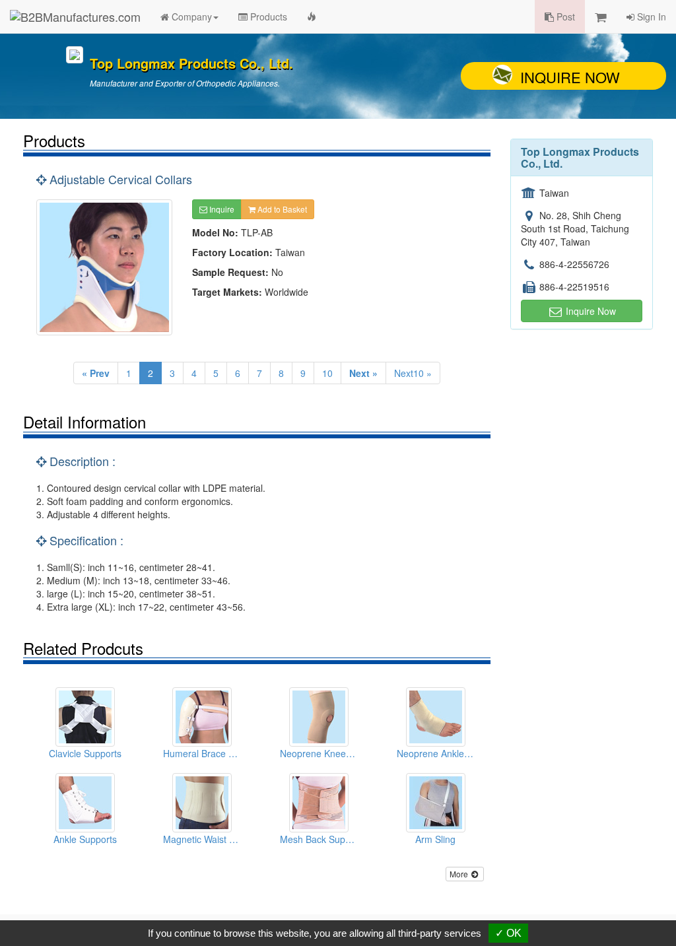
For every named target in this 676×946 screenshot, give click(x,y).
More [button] (460, 873)
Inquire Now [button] (589, 311)
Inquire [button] (220, 209)
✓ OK (508, 933)
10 (327, 373)
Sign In (650, 16)
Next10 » (413, 373)
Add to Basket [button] (281, 209)
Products (267, 16)
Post (564, 16)
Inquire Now (570, 77)
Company (190, 16)
